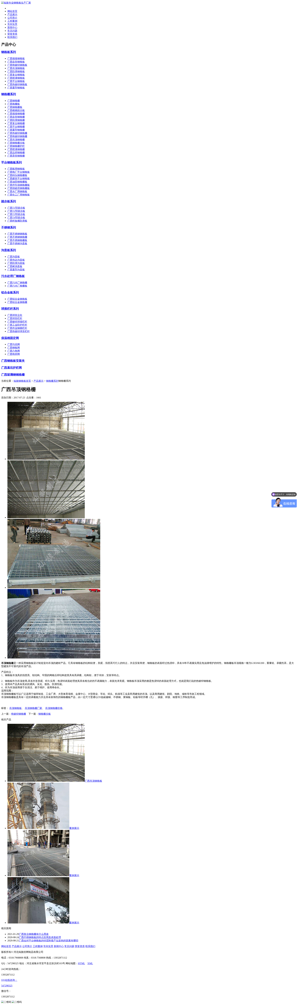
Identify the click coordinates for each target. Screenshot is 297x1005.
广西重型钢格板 (16, 87)
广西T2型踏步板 (16, 211)
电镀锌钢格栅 (18, 714)
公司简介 (12, 17)
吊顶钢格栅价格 (53, 708)
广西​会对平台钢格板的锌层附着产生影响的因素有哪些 (48, 940)
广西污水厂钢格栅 (17, 282)
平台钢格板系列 (11, 162)
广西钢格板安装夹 (13, 360)
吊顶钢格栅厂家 (33, 708)
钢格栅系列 (8, 94)
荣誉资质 (12, 34)
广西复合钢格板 (16, 74)
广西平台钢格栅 (16, 126)
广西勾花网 (13, 344)
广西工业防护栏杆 (17, 325)
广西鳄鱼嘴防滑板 (17, 220)
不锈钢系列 (8, 227)
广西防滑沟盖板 (16, 263)
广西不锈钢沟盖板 (17, 243)
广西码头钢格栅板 (17, 175)
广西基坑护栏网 (11, 367)
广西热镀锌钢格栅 (17, 133)
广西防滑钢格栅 (16, 120)
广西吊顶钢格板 (16, 68)
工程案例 (12, 21)
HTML (81, 963)
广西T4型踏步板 (16, 217)
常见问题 (12, 30)
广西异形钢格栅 (16, 155)
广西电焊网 (13, 354)
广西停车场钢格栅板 (18, 185)
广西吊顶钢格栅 (16, 139)
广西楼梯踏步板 (16, 110)
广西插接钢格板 (16, 58)
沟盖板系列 (8, 250)
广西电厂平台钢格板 (18, 172)
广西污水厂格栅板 (17, 285)
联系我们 (12, 37)
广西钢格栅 (13, 100)
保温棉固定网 (10, 338)
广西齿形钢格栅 (16, 117)
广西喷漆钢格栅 (16, 149)
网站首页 (12, 11)
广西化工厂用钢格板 (18, 194)
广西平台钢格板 (16, 81)
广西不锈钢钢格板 (17, 233)
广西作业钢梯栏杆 (17, 328)
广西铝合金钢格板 (17, 299)
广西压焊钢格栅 (16, 152)
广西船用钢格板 (16, 168)
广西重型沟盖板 (16, 269)
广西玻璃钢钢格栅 (13, 374)
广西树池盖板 (14, 266)
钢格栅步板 (44, 714)
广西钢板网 (13, 347)
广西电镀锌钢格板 (17, 65)
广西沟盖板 (13, 256)
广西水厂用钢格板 (17, 191)
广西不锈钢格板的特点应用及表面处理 (40, 937)
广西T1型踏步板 (16, 207)
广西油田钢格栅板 (17, 181)
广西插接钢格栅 (16, 113)
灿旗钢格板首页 (22, 381)
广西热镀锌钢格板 (17, 84)
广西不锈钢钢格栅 (17, 237)
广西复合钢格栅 (16, 123)
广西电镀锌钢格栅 (17, 136)
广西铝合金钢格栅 (17, 302)
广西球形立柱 (14, 315)
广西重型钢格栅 (16, 129)
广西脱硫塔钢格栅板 (18, 188)
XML (90, 963)
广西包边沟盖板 (16, 260)
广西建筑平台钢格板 (18, 178)
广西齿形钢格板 (16, 61)
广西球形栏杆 (14, 318)
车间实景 (12, 24)
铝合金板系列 (10, 292)
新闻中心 (12, 27)
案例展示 (74, 828)
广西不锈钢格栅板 (17, 240)
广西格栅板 (13, 104)
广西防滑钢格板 (16, 71)
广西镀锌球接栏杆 (17, 321)
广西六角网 (13, 350)
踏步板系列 (8, 201)
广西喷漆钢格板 (16, 78)
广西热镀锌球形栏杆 (18, 331)
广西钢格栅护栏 (16, 146)
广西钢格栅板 (14, 107)
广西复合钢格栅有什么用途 (34, 934)
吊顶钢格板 (15, 708)
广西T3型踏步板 (16, 214)
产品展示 (12, 14)
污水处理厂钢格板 (13, 276)
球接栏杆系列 (10, 308)
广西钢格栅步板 (16, 142)
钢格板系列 (8, 52)
